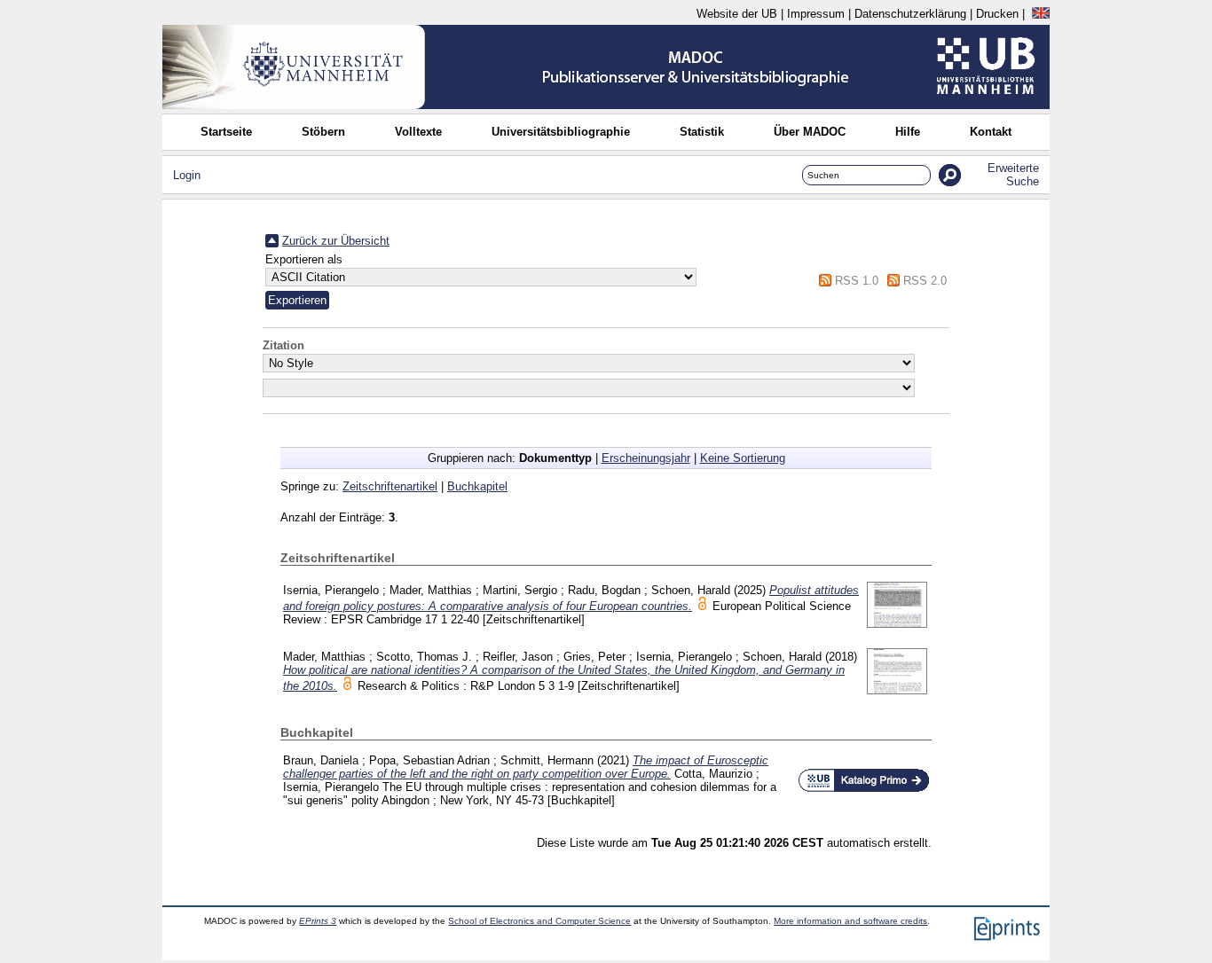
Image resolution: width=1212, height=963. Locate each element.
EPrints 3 (317, 921)
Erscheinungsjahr (646, 458)
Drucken (997, 13)
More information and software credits (850, 921)
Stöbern (323, 131)
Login (187, 175)
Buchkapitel (477, 486)
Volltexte (418, 131)
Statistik (702, 131)
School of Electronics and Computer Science (539, 921)
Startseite (226, 131)
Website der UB (737, 13)
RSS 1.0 (856, 280)
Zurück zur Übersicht (336, 240)
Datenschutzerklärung (910, 13)
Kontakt (990, 131)
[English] (1041, 13)
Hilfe (907, 131)
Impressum (816, 13)
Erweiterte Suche (1013, 174)
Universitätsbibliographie (561, 131)
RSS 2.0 (925, 280)
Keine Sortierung (742, 458)
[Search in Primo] (864, 788)
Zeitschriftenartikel (389, 486)
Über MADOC (810, 131)
